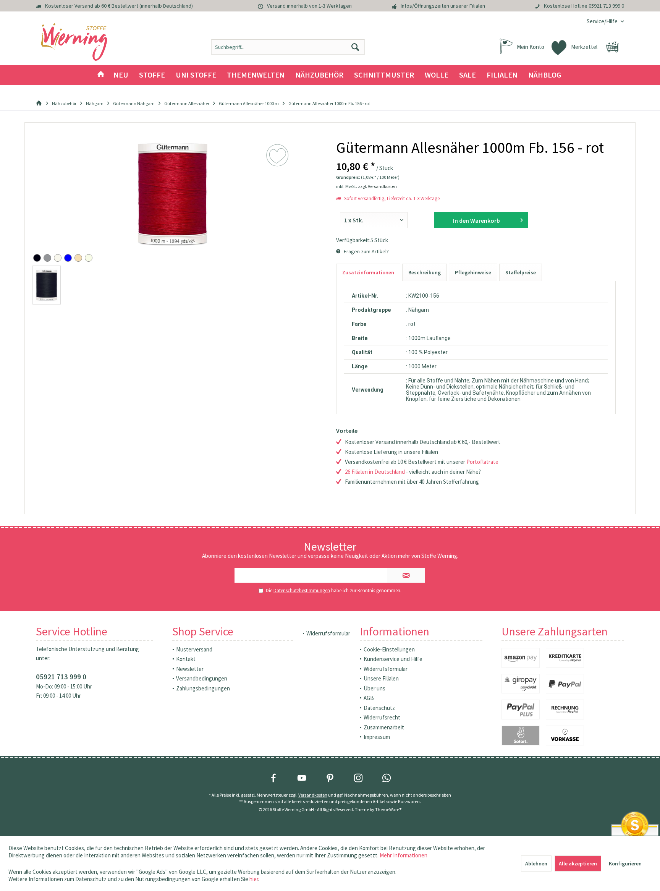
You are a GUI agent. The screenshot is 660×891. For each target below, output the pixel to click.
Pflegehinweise (473, 272)
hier (253, 879)
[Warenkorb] (612, 47)
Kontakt (186, 659)
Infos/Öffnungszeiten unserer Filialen (443, 5)
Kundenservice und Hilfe (393, 659)
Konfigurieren (625, 863)
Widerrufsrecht (382, 717)
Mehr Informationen (403, 855)
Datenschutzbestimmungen (301, 590)
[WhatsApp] (386, 778)
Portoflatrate (482, 461)
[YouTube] (301, 778)
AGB (369, 697)
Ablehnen (536, 863)
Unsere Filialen (381, 678)
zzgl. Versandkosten (377, 186)
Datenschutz (379, 707)
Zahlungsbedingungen (203, 688)
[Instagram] (358, 778)
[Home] (101, 75)
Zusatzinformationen (368, 272)
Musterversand (194, 649)
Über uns (374, 688)
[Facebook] (273, 778)
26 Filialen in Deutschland (375, 471)
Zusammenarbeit (384, 727)
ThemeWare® (388, 809)
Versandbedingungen (201, 678)
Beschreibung (424, 272)
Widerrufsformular (328, 633)
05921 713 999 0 (606, 5)
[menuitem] (602, 21)
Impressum (377, 736)
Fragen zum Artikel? (366, 251)
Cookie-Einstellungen (389, 649)
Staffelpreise (520, 272)
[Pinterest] (330, 778)
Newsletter (190, 668)
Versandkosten (312, 795)
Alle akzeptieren (578, 863)
